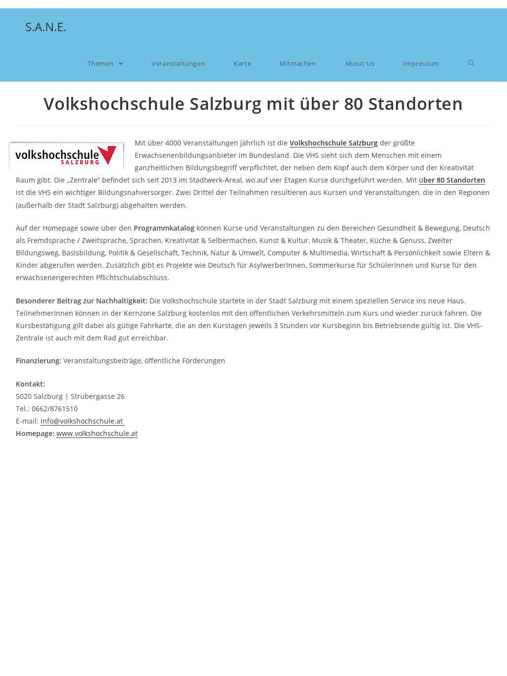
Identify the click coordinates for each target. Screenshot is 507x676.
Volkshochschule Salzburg (334, 142)
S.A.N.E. (45, 26)
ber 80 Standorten (454, 180)
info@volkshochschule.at (83, 421)
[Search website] (471, 63)
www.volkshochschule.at (97, 433)
